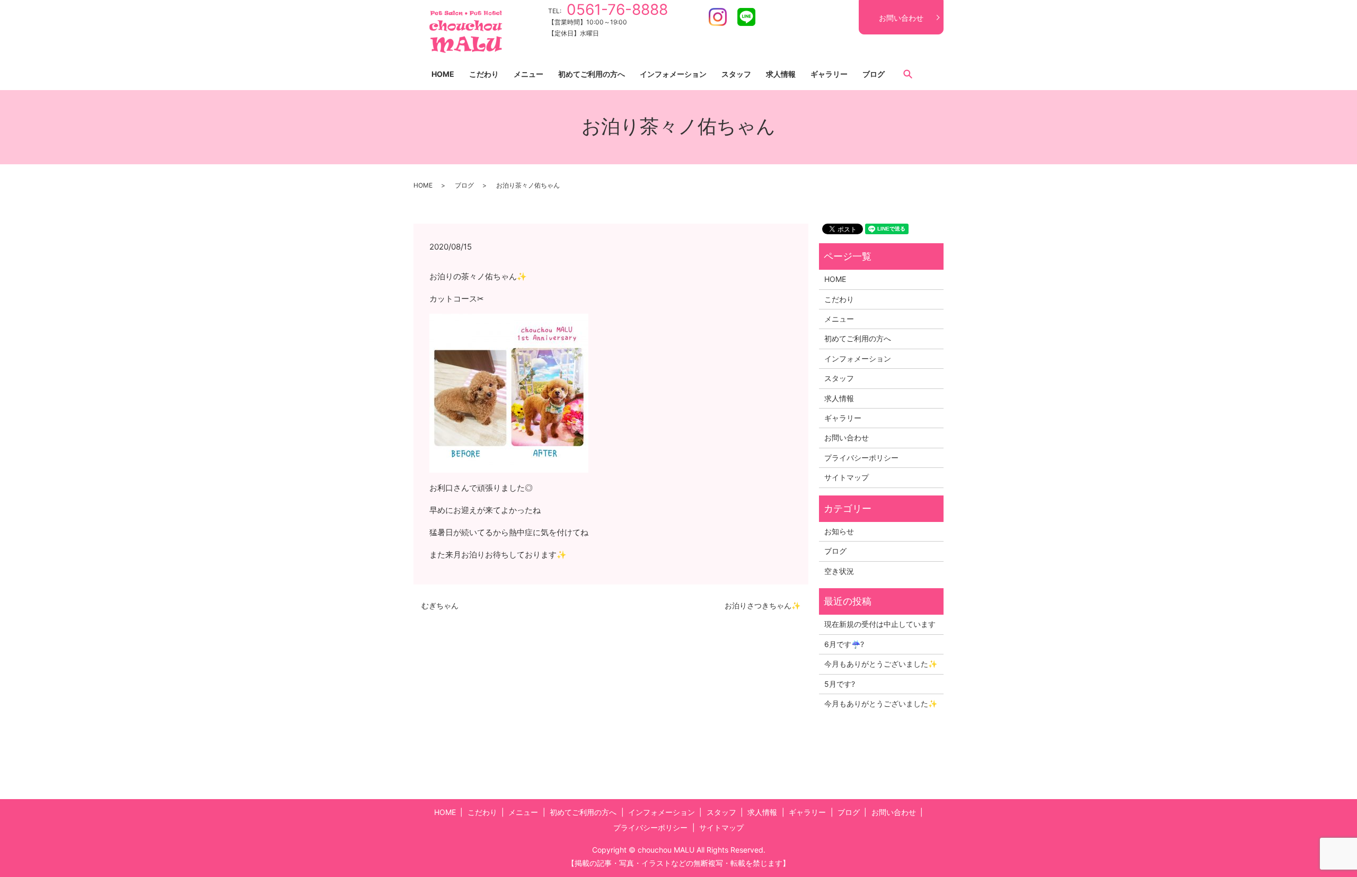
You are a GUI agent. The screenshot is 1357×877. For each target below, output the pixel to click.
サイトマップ (846, 477)
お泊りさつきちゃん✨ (762, 605)
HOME (442, 73)
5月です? (839, 683)
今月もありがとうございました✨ (880, 663)
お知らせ (839, 531)
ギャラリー (829, 73)
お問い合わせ (901, 17)
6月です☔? (844, 644)
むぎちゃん (440, 605)
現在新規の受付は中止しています (880, 623)
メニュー (528, 73)
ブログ (873, 73)
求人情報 (781, 73)
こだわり (484, 73)
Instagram (718, 17)
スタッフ (736, 73)
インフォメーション (673, 73)
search (907, 74)
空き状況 (839, 570)
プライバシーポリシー (861, 457)
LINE (746, 17)
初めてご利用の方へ (591, 73)
